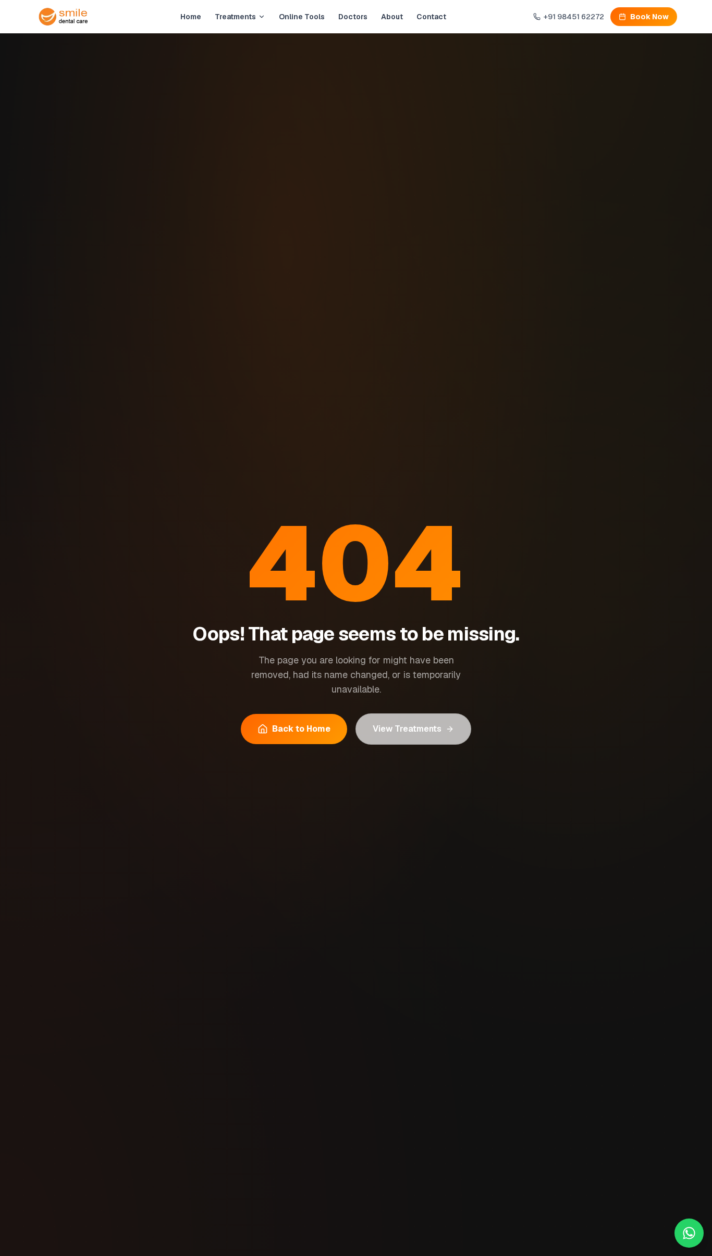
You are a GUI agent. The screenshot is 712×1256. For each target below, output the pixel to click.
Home (190, 16)
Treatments (235, 16)
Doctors (352, 16)
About (392, 16)
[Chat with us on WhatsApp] (689, 1233)
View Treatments (407, 728)
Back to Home (301, 728)
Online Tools (302, 16)
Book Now (649, 16)
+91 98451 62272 (574, 16)
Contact (431, 16)
